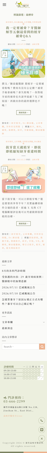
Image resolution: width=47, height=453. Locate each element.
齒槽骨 (12, 130)
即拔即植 (34, 237)
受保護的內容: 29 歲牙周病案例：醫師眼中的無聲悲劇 (23, 279)
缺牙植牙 (9, 22)
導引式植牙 (28, 244)
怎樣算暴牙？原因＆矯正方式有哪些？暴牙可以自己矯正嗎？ (22, 301)
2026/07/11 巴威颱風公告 (18, 287)
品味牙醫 (35, 44)
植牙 (32, 126)
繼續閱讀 (23, 112)
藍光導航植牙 (13, 247)
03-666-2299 (14, 401)
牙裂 (31, 241)
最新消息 (7, 328)
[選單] (4, 4)
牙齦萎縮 (29, 130)
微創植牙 (15, 241)
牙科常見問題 (13, 126)
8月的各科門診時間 (14, 270)
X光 (38, 241)
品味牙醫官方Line (13, 415)
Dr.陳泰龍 (18, 22)
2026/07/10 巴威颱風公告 (19, 293)
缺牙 (20, 130)
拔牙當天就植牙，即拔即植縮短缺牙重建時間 (23, 149)
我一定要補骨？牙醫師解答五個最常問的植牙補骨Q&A (23, 31)
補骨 (4, 130)
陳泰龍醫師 (14, 244)
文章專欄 (27, 22)
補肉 (38, 126)
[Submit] (42, 346)
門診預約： (16, 397)
